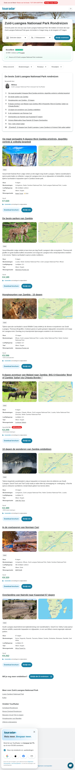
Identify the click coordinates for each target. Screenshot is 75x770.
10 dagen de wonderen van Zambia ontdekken (24, 110)
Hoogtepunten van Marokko (11, 718)
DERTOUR (18, 570)
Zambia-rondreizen (7, 13)
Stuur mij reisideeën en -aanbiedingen (20, 750)
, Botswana (58, 638)
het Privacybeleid (16, 763)
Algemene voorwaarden (44, 766)
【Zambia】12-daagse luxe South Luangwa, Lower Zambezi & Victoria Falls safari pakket (39, 127)
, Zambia (45, 638)
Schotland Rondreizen (10, 708)
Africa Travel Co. (20, 648)
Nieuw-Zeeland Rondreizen (12, 711)
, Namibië (65, 638)
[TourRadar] (9, 8)
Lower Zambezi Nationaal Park (13, 694)
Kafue (4, 698)
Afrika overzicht (8, 67)
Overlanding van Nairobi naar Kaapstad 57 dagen (25, 117)
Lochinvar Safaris (20, 422)
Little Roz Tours (20, 500)
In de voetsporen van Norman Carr (20, 113)
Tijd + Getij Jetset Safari (16, 124)
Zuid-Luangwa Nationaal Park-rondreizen (24, 13)
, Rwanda (28, 638)
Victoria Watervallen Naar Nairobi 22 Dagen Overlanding (27, 120)
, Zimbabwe (51, 638)
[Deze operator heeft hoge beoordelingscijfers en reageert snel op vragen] (26, 193)
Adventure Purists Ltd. (22, 269)
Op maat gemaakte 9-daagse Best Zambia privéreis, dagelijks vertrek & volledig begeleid (39, 93)
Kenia (17, 638)
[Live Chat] (70, 765)
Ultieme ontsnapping (9, 722)
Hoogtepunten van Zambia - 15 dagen (21, 100)
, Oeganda (22, 638)
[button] (37, 204)
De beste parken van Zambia (18, 97)
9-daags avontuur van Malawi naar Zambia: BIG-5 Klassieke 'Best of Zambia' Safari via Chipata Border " (38, 105)
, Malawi (40, 638)
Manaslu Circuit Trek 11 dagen (12, 715)
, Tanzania (34, 638)
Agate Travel (19, 193)
